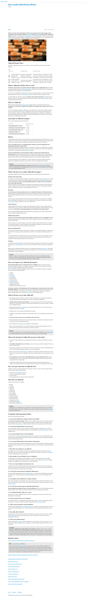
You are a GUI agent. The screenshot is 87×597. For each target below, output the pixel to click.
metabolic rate (25, 351)
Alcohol (45, 458)
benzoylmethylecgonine (27, 506)
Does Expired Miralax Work (14, 566)
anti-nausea (30, 292)
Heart (10, 393)
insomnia (18, 401)
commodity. (31, 150)
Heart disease (12, 275)
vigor (24, 444)
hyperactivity (10, 38)
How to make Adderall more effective (22, 4)
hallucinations (43, 429)
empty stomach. (12, 483)
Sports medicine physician (17, 543)
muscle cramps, (49, 409)
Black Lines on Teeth (12, 576)
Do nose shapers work (12, 569)
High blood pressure (13, 281)
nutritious (11, 533)
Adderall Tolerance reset (13, 561)
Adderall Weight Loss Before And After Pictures (18, 559)
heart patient (50, 332)
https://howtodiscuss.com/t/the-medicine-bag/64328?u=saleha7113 (21, 540)
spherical (20, 521)
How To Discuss (4, 1)
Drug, (50, 139)
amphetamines (29, 35)
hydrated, (37, 34)
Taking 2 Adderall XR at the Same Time (16, 579)
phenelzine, (10, 267)
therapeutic (44, 98)
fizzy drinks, (50, 452)
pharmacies (19, 372)
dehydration (17, 231)
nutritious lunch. (11, 201)
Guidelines (19, 592)
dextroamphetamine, (27, 89)
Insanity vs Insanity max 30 (13, 571)
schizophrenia (20, 423)
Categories (14, 592)
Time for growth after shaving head (15, 584)
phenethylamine (26, 94)
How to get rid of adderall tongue (15, 563)
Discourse (15, 595)
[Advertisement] (46, 17)
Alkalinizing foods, (14, 515)
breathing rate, (31, 473)
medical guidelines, (25, 307)
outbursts (22, 435)
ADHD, (23, 111)
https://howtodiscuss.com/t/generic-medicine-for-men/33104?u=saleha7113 (23, 554)
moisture (22, 323)
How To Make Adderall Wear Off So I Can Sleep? (18, 581)
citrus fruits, (28, 34)
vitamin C (17, 207)
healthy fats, (45, 248)
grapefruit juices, (46, 178)
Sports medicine (23, 546)
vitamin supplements (19, 244)
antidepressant (43, 165)
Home (9, 592)
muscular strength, (25, 104)
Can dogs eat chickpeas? (13, 574)
